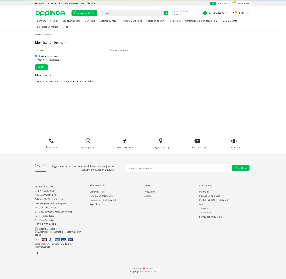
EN (225, 3)
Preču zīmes (150, 191)
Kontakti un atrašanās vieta (103, 200)
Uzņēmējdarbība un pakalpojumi (201, 20)
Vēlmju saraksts (97, 191)
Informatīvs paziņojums (101, 195)
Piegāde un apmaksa (46, 3)
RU (219, 3)
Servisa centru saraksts (210, 216)
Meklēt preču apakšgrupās (49, 59)
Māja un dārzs (230, 20)
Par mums (204, 191)
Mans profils (243, 3)
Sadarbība (204, 208)
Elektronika (175, 20)
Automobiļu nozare (109, 20)
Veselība (54, 20)
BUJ (201, 204)
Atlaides (92, 3)
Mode (65, 26)
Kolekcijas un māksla (47, 26)
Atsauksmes (205, 212)
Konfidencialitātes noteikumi (213, 200)
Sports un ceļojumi (155, 20)
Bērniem (41, 20)
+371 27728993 (215, 12)
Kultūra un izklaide (132, 20)
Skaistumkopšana (71, 20)
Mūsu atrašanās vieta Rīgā (72, 3)
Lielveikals (90, 20)
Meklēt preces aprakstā (48, 56)
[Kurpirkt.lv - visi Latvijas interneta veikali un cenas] (61, 233)
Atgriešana (95, 204)
